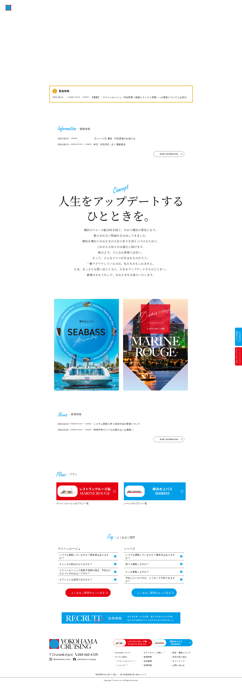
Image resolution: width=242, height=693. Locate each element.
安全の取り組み (179, 656)
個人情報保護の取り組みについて (133, 674)
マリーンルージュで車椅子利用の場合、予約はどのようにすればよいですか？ (85, 572)
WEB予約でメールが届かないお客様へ (114, 429)
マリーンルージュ (125, 661)
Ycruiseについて (122, 652)
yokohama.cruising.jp (86, 659)
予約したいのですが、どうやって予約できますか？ (150, 579)
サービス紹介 (121, 656)
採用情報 (148, 665)
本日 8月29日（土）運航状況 (110, 144)
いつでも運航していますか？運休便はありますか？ (84, 556)
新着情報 (148, 656)
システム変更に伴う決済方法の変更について (117, 423)
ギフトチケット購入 (153, 652)
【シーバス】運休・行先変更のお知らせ (115, 138)
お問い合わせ (178, 665)
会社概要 (148, 661)
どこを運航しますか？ (137, 571)
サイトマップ (178, 661)
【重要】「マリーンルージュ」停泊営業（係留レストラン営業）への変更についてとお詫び (139, 97)
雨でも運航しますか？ (137, 564)
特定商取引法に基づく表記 (106, 674)
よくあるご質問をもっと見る (88, 592)
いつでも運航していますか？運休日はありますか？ (150, 556)
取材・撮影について (181, 652)
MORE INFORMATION (169, 154)
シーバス (121, 665)
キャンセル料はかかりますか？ (75, 564)
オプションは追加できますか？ (75, 579)
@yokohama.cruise (61, 659)
